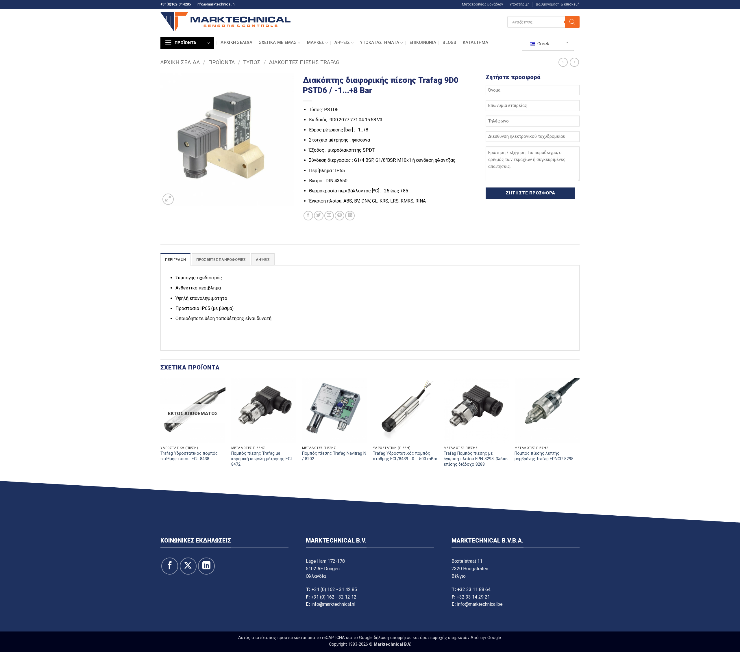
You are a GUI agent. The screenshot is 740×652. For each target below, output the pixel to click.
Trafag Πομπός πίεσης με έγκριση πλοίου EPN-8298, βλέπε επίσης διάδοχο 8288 (476, 459)
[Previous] (160, 428)
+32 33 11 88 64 (474, 589)
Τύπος (251, 62)
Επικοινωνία (423, 42)
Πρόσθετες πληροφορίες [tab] (221, 259)
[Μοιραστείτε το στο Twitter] (318, 215)
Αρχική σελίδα (236, 42)
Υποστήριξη (520, 4)
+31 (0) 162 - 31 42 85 (334, 589)
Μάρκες (315, 42)
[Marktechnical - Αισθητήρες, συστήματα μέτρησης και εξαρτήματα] (225, 22)
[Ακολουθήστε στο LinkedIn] (206, 566)
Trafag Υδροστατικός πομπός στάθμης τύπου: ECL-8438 (189, 456)
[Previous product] (574, 62)
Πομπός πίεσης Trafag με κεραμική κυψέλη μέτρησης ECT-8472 (262, 459)
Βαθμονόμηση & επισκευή (558, 4)
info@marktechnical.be (480, 604)
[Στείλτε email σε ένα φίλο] (329, 215)
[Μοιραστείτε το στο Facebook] (308, 215)
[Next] (579, 428)
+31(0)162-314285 (175, 4)
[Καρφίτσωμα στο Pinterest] (339, 215)
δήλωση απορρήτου (393, 637)
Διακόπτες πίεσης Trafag (304, 62)
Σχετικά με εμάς (278, 42)
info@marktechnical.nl (216, 4)
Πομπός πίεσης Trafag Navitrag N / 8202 (334, 456)
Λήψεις (342, 42)
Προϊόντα (221, 62)
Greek (542, 44)
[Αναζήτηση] (572, 22)
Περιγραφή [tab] (175, 259)
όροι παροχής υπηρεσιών (444, 637)
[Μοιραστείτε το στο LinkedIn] (350, 215)
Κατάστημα (476, 42)
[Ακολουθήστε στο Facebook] (169, 566)
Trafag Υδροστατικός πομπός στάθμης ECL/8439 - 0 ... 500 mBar (405, 456)
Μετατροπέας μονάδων (482, 4)
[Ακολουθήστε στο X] (188, 566)
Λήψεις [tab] (263, 259)
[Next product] (562, 62)
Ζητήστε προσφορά (530, 193)
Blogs (449, 42)
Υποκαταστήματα (379, 42)
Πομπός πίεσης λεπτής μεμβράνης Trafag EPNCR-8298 (544, 456)
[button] (187, 43)
